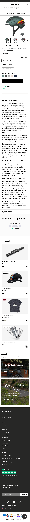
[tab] (15, 1)
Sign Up (24, 494)
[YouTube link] (14, 502)
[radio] (8, 60)
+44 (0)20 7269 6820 (7, 455)
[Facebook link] (2, 502)
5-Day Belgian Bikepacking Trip (13, 366)
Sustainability (5, 435)
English (10, 508)
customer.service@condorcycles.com (11, 458)
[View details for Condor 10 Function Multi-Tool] (15, 337)
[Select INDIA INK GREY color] (3, 320)
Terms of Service (6, 440)
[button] (28, 26)
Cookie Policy (5, 445)
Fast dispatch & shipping (16, 1)
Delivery (4, 420)
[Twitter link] (8, 502)
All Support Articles (6, 417)
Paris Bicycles (5, 437)
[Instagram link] (20, 502)
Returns (3, 422)
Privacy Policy (5, 443)
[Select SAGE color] (5, 320)
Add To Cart (12, 81)
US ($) (5, 508)
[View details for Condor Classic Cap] (15, 283)
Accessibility (4, 448)
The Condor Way (6, 432)
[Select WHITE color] (5, 293)
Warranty (4, 425)
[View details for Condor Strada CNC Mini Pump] (15, 256)
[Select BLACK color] (3, 266)
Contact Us (4, 414)
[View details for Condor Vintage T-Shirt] (15, 310)
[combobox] (16, 7)
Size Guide (24, 57)
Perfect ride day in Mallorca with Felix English (14, 386)
